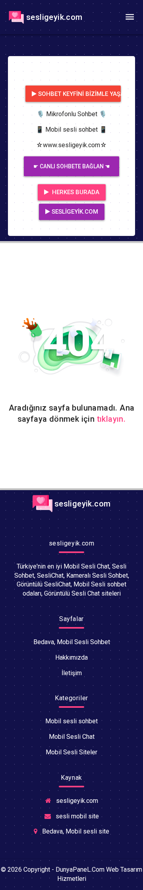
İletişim (72, 673)
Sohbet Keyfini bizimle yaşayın (79, 93)
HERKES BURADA (74, 192)
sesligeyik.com (54, 17)
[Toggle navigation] (129, 17)
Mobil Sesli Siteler (71, 752)
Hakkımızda (71, 657)
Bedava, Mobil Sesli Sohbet (71, 642)
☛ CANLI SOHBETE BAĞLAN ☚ (71, 166)
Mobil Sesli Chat (72, 736)
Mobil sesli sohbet (71, 721)
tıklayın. (111, 419)
